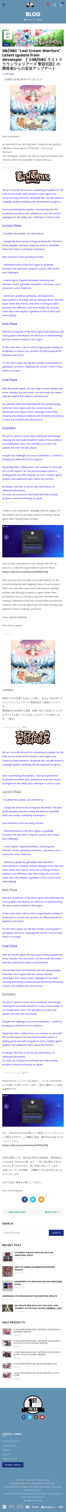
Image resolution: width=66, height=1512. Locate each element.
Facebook (25, 1199)
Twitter (33, 1199)
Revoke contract (13, 1464)
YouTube (42, 1417)
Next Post (51, 1212)
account (54, 4)
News (39, 19)
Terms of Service (10, 1441)
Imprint (5, 1449)
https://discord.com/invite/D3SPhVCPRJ (25, 571)
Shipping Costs (9, 1458)
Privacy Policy (9, 1445)
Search (56, 1232)
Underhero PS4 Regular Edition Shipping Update (29, 1296)
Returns (6, 1454)
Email (41, 1199)
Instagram (36, 1417)
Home (30, 19)
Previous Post (17, 1212)
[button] (48, 5)
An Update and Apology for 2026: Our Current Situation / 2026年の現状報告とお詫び (38, 1307)
